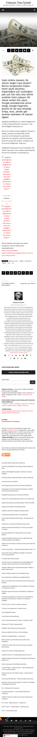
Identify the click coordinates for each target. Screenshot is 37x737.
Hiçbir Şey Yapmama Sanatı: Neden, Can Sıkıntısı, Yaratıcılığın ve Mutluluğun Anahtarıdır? (18, 683)
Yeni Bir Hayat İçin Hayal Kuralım (10, 616)
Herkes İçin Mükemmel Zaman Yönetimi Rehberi (15, 632)
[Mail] (20, 355)
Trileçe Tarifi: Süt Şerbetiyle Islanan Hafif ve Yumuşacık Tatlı (18, 498)
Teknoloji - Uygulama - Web (26, 42)
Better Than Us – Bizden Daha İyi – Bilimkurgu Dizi (15, 706)
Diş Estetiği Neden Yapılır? (9, 612)
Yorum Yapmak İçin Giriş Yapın (19, 372)
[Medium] (24, 355)
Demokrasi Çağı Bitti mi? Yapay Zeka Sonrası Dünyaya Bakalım (16, 533)
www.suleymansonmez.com (26, 345)
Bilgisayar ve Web (13, 261)
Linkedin (20, 352)
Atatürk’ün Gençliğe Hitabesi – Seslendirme (13, 636)
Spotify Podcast (12, 405)
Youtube (10, 345)
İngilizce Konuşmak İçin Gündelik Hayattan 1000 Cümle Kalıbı (18, 502)
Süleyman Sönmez (18, 302)
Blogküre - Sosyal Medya (7, 42)
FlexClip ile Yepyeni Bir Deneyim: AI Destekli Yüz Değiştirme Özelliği (18, 592)
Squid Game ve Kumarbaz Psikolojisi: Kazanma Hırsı (16, 524)
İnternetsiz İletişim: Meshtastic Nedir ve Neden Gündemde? (18, 477)
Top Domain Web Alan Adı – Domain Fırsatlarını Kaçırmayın (17, 678)
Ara (32, 382)
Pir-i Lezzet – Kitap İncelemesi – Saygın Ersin (14, 702)
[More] (33, 50)
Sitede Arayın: (5, 379)
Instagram (15, 352)
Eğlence (14, 42)
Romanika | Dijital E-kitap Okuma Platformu (13, 463)
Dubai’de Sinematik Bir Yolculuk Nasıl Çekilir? (14, 506)
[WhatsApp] (20, 50)
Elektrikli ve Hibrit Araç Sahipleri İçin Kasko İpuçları (15, 510)
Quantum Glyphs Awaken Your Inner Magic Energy (15, 573)
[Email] (27, 273)
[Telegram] (24, 50)
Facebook (25, 352)
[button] (3, 10)
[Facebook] (9, 50)
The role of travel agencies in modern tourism (14, 608)
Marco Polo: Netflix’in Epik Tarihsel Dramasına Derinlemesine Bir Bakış (18, 581)
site (18, 42)
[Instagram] (13, 355)
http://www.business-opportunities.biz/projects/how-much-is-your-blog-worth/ (17, 252)
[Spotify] (15, 358)
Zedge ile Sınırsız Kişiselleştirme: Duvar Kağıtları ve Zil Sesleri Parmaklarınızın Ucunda (18, 587)
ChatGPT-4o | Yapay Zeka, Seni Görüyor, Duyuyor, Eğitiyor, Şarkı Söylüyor (17, 646)
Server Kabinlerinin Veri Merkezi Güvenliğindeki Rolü (16, 577)
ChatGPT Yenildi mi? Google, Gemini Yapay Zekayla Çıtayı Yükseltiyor (17, 697)
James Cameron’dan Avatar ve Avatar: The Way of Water (17, 620)
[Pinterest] (28, 50)
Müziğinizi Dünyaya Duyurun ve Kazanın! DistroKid (15, 495)
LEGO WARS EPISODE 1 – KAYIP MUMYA (9, 284)
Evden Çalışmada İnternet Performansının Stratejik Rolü (17, 485)
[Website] (22, 358)
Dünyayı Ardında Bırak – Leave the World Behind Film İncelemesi (16, 692)
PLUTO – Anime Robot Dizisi (9, 710)
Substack (24, 403)
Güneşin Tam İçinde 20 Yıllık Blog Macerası (13, 651)
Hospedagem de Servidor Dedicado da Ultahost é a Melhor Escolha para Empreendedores (17, 490)
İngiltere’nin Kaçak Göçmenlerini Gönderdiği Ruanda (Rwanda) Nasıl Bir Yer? (18, 659)
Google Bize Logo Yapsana (27, 283)
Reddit (19, 405)
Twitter (11, 352)
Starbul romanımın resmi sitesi (12, 347)
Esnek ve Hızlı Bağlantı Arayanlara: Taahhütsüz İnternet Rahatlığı (17, 472)
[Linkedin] (16, 50)
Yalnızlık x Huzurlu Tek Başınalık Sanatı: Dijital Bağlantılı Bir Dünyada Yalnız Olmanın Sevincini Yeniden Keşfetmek (17, 563)
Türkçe (8, 735)
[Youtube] (25, 358)
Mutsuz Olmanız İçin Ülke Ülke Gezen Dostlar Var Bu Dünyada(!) (16, 640)
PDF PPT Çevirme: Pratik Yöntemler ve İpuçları (14, 604)
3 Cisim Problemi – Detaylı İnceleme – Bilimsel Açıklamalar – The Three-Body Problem (18, 668)
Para (9, 263)
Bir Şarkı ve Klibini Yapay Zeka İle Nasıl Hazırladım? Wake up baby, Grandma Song (18, 568)
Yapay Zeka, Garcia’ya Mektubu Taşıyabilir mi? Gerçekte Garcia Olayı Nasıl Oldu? (17, 553)
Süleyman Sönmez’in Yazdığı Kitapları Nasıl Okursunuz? (17, 655)
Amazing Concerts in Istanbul (10, 481)
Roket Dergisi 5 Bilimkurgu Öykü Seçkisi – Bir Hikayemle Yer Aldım (18, 519)
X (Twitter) (5, 403)
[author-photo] (18, 300)
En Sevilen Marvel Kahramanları (10, 558)
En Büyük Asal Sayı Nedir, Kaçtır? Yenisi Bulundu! (15, 514)
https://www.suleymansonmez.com (18, 305)
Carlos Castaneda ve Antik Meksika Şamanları (14, 664)
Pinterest (25, 405)
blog (6, 195)
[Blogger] (5, 355)
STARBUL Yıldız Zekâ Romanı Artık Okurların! (14, 628)
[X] (13, 50)
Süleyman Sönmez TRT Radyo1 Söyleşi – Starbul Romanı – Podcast (18, 674)
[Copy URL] (31, 273)
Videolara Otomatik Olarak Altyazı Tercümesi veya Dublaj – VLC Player (18, 528)
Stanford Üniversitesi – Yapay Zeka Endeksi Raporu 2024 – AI (18, 549)
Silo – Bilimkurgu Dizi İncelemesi (10, 688)
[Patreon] (27, 355)
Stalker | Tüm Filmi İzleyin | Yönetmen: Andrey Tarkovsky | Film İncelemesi (18, 544)
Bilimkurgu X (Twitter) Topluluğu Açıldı (12, 624)
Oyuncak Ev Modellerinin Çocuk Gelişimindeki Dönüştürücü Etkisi (17, 467)
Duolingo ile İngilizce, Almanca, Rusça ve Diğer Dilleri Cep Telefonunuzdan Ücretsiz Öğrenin (17, 539)
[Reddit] (11, 358)
